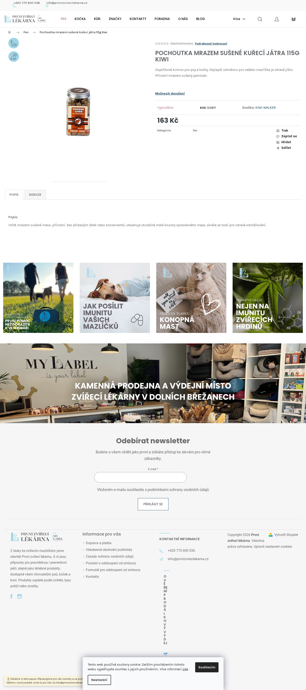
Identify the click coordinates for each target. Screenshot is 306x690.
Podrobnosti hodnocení (211, 43)
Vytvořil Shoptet (286, 535)
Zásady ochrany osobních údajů (110, 556)
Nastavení (99, 680)
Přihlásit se (153, 504)
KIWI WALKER (265, 108)
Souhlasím (206, 667)
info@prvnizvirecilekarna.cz (66, 3)
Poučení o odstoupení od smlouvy (111, 563)
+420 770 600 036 (26, 3)
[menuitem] (63, 19)
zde (185, 669)
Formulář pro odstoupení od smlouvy (113, 570)
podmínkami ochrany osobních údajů (178, 490)
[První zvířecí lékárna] (36, 537)
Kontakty (92, 577)
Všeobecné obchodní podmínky (109, 550)
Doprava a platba (98, 543)
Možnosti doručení (170, 93)
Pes (195, 130)
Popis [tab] (14, 195)
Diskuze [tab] (35, 195)
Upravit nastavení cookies (273, 547)
